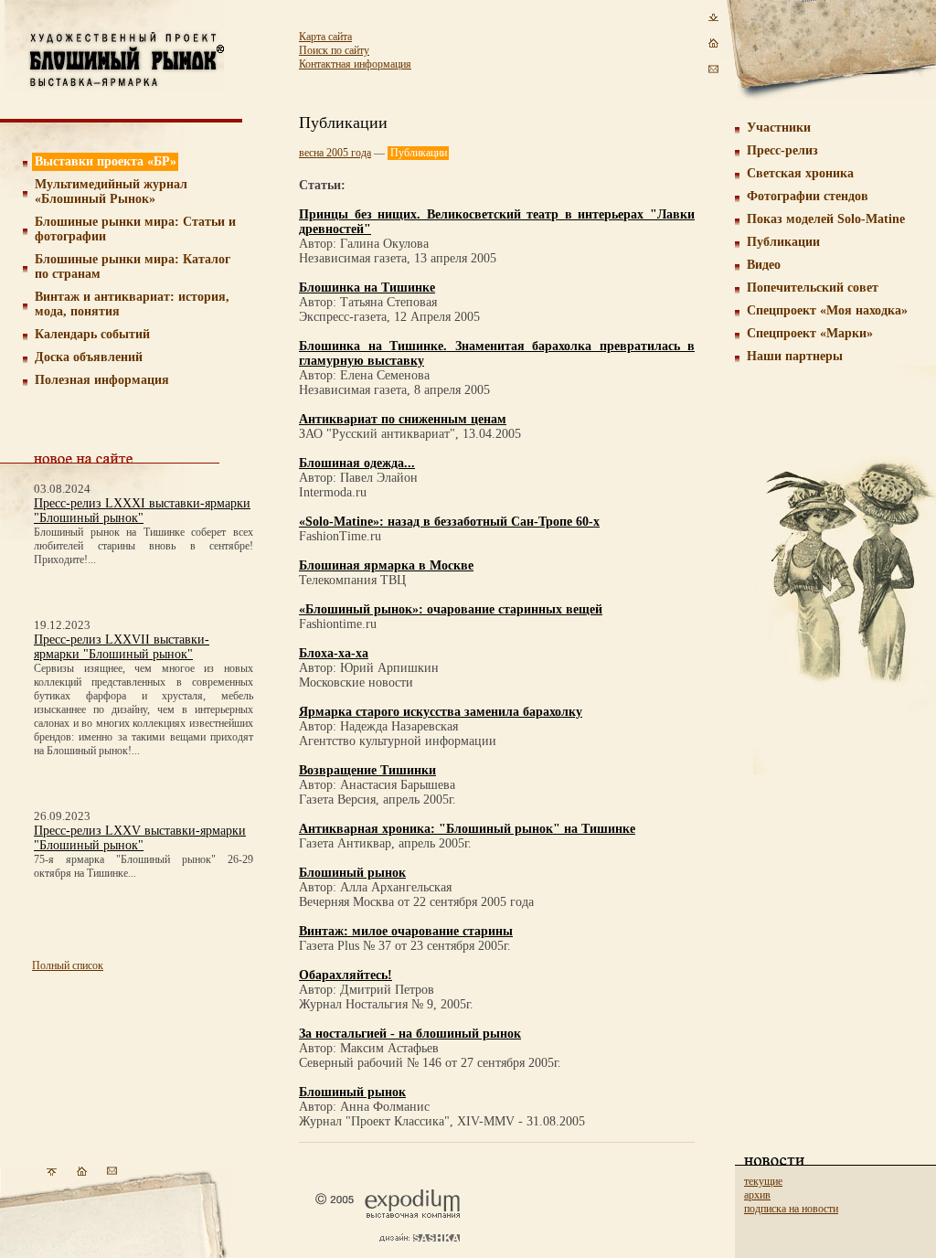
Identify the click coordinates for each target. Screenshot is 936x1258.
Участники (779, 127)
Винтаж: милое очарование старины (406, 931)
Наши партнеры (795, 356)
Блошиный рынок (352, 873)
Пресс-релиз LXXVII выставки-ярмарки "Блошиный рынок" (121, 647)
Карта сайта (325, 36)
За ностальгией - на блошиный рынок (410, 1033)
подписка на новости (791, 1208)
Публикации (783, 242)
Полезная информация (102, 380)
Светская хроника (800, 173)
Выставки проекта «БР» (105, 161)
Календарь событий (92, 334)
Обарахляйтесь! (345, 975)
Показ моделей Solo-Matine (826, 219)
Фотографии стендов (807, 196)
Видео (764, 265)
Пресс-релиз (782, 150)
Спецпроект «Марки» (810, 333)
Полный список (67, 965)
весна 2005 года (335, 152)
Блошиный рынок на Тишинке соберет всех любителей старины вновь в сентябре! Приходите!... (143, 546)
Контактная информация (355, 64)
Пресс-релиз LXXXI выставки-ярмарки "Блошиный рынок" (142, 510)
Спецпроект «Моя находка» (827, 310)
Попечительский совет (812, 287)
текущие (763, 1181)
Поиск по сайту (334, 50)
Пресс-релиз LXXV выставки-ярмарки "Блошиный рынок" (140, 838)
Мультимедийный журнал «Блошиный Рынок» (111, 191)
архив (757, 1195)
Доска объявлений (89, 357)
